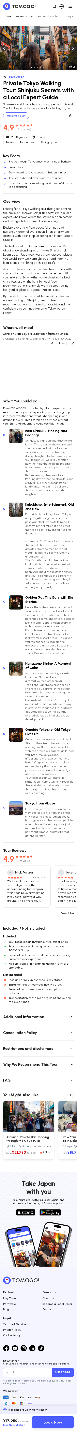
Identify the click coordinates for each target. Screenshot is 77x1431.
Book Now (52, 1422)
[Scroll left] (63, 1095)
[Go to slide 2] (34, 67)
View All (66, 913)
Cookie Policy (12, 1335)
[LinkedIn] (32, 1348)
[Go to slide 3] (37, 67)
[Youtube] (15, 1348)
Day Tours (10, 1298)
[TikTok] (41, 1348)
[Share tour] (71, 115)
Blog (6, 1309)
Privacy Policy (12, 1329)
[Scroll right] (71, 1095)
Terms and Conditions (34, 1380)
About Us (48, 1298)
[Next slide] (73, 48)
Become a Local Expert (58, 1304)
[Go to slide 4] (40, 67)
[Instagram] (24, 1348)
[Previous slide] (4, 48)
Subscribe (62, 1372)
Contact (48, 1309)
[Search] (54, 6)
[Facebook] (6, 1348)
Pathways (10, 1304)
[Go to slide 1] (31, 67)
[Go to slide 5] (43, 67)
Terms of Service (14, 1324)
